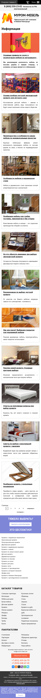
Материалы (25, 635)
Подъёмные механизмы (29, 621)
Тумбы (4, 621)
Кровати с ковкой (7, 549)
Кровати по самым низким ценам (13, 552)
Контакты (24, 643)
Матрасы (5, 613)
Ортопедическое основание (27, 616)
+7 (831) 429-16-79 (20, 660)
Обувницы (24, 596)
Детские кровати (7, 554)
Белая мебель (6, 602)
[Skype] (28, 666)
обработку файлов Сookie (10, 689)
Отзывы (24, 640)
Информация (6, 646)
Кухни (4, 624)
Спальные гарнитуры (9, 593)
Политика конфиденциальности (15, 682)
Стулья (23, 604)
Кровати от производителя (10, 568)
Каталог (4, 640)
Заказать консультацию (20, 524)
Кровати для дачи (7, 564)
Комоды (4, 618)
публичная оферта (20, 683)
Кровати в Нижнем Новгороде (12, 575)
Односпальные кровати (9, 540)
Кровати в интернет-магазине (11, 571)
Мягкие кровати (7, 610)
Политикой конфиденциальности (27, 690)
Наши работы (25, 646)
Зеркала (24, 602)
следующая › (31, 508)
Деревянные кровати (8, 556)
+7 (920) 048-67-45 (20, 663)
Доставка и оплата (8, 643)
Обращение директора (29, 637)
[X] (19, 666)
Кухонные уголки (27, 593)
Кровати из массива (8, 559)
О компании (6, 635)
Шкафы (4, 615)
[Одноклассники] (16, 666)
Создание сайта (14, 675)
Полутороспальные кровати (11, 542)
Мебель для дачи (7, 599)
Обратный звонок (20, 655)
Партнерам (5, 637)
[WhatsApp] (25, 666)
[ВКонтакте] (13, 666)
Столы (23, 599)
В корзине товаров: (9, 2)
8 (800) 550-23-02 (13, 6)
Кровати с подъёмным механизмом (13, 538)
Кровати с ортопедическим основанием (15, 578)
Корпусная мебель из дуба (28, 611)
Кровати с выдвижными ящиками (13, 547)
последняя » (20, 512)
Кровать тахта (6, 566)
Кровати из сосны (7, 561)
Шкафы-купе (6, 573)
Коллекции (5, 596)
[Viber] (22, 666)
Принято (20, 695)
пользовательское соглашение (29, 682)
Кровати (4, 607)
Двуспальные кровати (9, 545)
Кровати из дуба (26, 607)
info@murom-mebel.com (20, 651)
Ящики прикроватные (28, 624)
